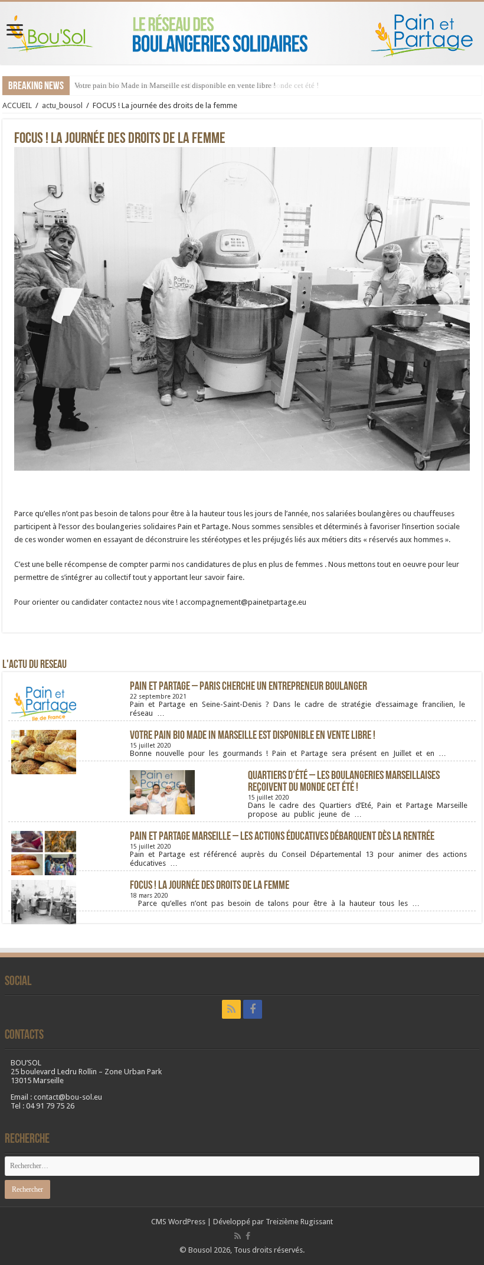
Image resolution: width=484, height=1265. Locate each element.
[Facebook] (252, 1009)
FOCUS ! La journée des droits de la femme (209, 886)
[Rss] (231, 1009)
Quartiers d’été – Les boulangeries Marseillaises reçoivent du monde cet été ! (344, 782)
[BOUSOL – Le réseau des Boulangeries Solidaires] (242, 33)
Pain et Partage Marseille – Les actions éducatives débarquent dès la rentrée (282, 837)
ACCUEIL (17, 105)
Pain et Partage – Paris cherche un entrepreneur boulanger (248, 687)
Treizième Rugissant (299, 1221)
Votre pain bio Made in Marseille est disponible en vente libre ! (175, 85)
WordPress (186, 1221)
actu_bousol (62, 105)
